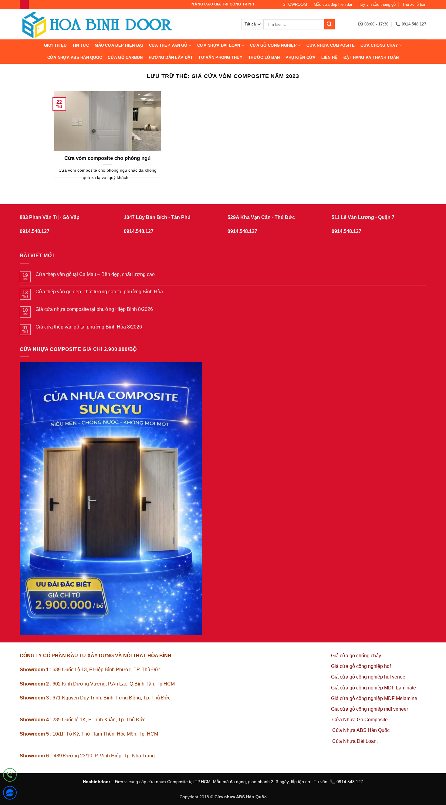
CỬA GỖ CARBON (125, 57)
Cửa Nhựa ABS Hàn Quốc (74, 57)
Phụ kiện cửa (300, 57)
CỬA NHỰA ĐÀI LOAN (218, 45)
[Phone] (10, 776)
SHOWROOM (295, 4)
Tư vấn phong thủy (220, 57)
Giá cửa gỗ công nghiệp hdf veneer (369, 676)
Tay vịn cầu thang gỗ (377, 4)
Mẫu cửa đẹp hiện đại (333, 4)
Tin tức (80, 45)
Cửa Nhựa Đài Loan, (355, 741)
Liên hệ (329, 57)
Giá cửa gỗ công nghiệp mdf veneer (369, 709)
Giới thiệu (55, 45)
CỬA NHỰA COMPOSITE (330, 45)
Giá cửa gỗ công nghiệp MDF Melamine (374, 698)
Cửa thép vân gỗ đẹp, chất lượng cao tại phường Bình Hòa (99, 291)
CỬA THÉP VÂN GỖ (168, 45)
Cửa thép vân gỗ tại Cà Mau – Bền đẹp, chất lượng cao (95, 274)
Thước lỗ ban (414, 4)
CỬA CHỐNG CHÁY (379, 45)
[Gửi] (329, 24)
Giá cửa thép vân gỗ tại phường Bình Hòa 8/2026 (88, 326)
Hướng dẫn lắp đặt (171, 57)
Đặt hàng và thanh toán (371, 57)
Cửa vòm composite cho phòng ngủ (107, 158)
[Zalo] (10, 794)
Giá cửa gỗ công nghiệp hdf (361, 666)
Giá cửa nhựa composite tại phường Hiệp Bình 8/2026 (94, 309)
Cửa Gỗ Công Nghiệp (273, 45)
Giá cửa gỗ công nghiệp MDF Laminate (373, 687)
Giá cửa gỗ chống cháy (356, 655)
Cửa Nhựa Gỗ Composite (360, 719)
